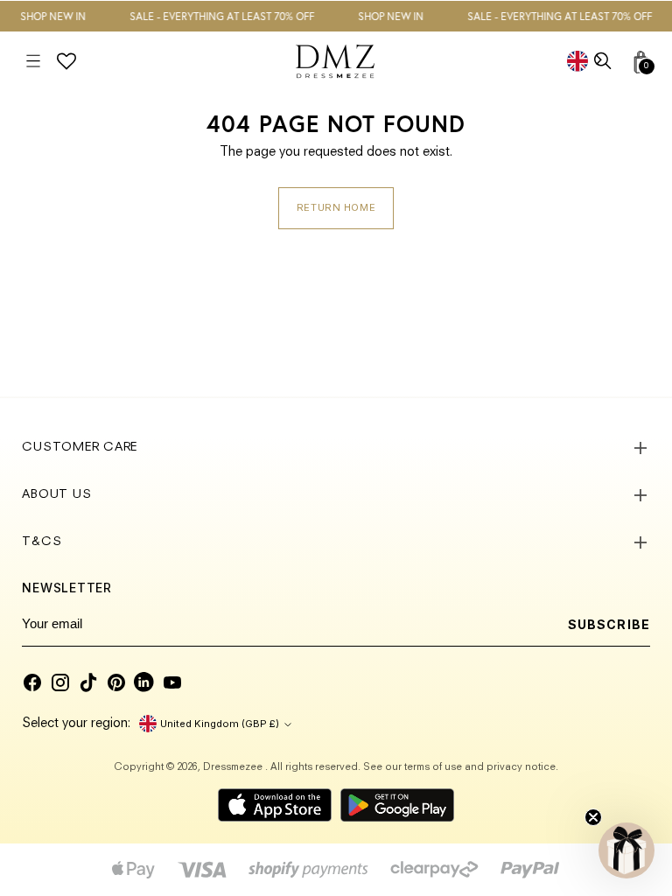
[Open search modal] (604, 62)
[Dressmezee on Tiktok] (88, 682)
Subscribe (608, 624)
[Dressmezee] (335, 61)
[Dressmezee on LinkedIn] (144, 682)
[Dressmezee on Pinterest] (116, 682)
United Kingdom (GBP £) (219, 724)
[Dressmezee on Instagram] (60, 682)
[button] (626, 850)
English (590, 61)
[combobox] (590, 61)
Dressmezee (234, 767)
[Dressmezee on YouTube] (172, 682)
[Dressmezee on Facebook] (32, 682)
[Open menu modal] (33, 62)
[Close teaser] (593, 817)
